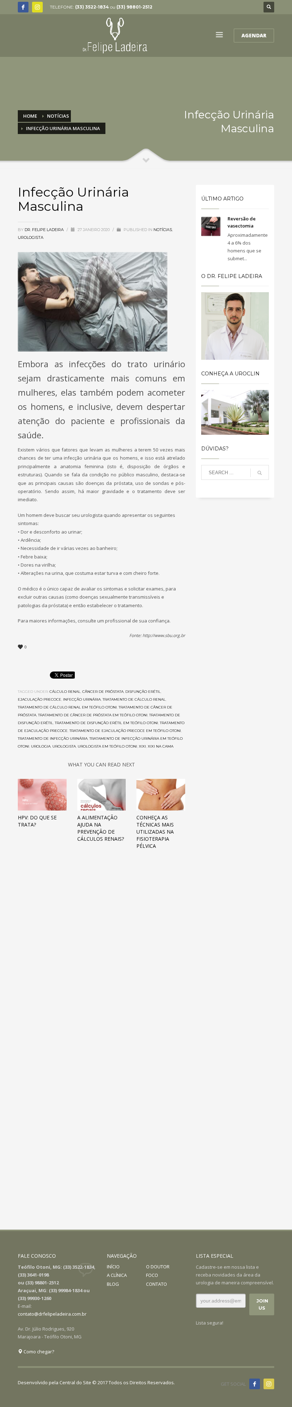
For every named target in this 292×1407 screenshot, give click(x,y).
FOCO (152, 1275)
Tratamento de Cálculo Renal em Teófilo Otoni (67, 707)
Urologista (30, 237)
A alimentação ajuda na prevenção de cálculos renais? (100, 828)
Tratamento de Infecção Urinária (53, 738)
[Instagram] (37, 7)
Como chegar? (38, 1351)
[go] (259, 472)
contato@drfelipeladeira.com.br (52, 1314)
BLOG (113, 1284)
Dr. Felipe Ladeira (45, 229)
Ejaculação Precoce (39, 699)
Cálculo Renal (64, 691)
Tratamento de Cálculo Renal (134, 699)
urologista (64, 746)
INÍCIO (113, 1266)
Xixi (142, 746)
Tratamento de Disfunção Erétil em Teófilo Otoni (106, 723)
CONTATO (156, 1284)
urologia (41, 746)
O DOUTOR (158, 1266)
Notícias (162, 229)
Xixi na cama (160, 746)
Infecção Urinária (82, 699)
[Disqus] (101, 954)
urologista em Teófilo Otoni (107, 746)
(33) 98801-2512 (134, 7)
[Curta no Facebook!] (254, 1384)
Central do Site (75, 1382)
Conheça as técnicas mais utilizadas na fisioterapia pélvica (155, 831)
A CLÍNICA (117, 1275)
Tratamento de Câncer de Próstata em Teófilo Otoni (92, 715)
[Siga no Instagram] (269, 1384)
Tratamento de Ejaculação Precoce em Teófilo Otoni (125, 730)
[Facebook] (23, 7)
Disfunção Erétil (143, 691)
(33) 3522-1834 (92, 7)
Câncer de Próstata (103, 691)
